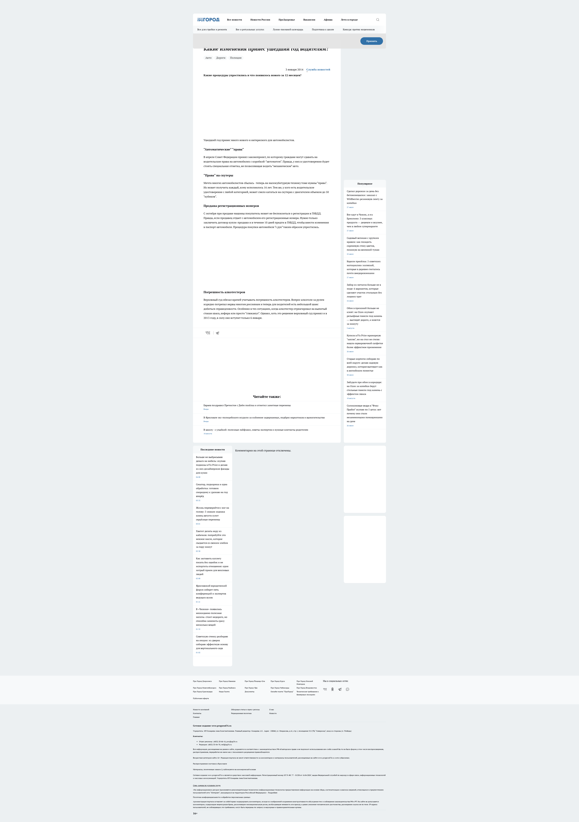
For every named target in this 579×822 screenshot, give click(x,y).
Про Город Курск (278, 681)
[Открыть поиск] (378, 20)
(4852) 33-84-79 (214, 744)
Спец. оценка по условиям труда (206, 785)
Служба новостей (318, 69)
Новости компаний (201, 709)
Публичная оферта (201, 698)
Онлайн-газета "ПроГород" (282, 691)
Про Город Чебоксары (280, 688)
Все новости (234, 19)
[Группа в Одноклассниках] (332, 689)
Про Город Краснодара (202, 691)
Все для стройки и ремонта (212, 29)
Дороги (220, 57)
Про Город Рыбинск (227, 688)
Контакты (197, 713)
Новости (273, 713)
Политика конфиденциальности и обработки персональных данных (221, 797)
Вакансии (309, 19)
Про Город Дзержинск (202, 681)
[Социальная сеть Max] (347, 689)
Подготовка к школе (323, 29)
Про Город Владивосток (307, 688)
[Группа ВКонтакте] (325, 689)
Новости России (260, 19)
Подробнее (272, 793)
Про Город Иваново (227, 681)
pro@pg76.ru (231, 741)
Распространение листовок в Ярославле (210, 764)
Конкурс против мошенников (359, 29)
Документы (249, 691)
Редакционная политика (241, 713)
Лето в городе (349, 19)
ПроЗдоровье (287, 19)
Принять (371, 41)
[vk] (208, 333)
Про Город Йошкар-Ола (255, 681)
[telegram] (218, 333)
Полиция (236, 57)
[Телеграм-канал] (340, 689)
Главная (196, 717)
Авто (208, 57)
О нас (271, 709)
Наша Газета (224, 691)
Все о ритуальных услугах (250, 29)
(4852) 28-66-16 (219, 741)
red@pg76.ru (226, 744)
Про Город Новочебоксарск (204, 688)
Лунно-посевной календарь (288, 29)
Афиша (328, 19)
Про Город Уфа (251, 688)
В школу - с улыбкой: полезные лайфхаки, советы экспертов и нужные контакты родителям (256, 431)
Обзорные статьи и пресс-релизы (245, 709)
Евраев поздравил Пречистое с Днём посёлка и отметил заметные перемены (247, 407)
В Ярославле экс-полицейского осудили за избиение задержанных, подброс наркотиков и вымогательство (264, 419)
